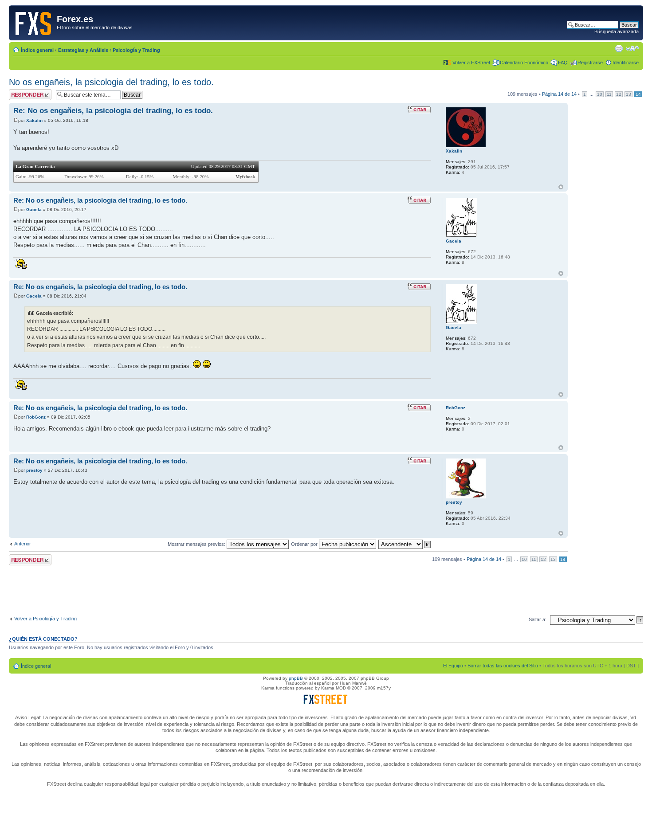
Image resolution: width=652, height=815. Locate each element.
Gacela (34, 209)
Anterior (22, 543)
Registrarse (590, 62)
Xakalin (34, 120)
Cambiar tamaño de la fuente (632, 48)
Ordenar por (305, 544)
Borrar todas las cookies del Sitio (502, 665)
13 (628, 94)
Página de (559, 94)
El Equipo (453, 665)
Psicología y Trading (136, 50)
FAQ (563, 62)
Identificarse (626, 62)
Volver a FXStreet (471, 62)
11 (609, 94)
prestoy (34, 470)
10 (599, 94)
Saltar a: (537, 619)
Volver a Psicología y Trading (45, 618)
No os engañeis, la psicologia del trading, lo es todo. (111, 82)
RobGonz (36, 417)
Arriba (560, 186)
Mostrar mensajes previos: (197, 544)
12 (618, 94)
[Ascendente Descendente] (405, 544)
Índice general (37, 50)
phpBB (296, 678)
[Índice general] (34, 22)
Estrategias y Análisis (83, 50)
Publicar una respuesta (22, 94)
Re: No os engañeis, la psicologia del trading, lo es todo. (113, 110)
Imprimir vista (619, 48)
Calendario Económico (524, 62)
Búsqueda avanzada (616, 31)
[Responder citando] (419, 109)
